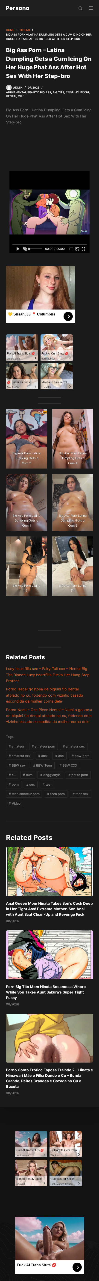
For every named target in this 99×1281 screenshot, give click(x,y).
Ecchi (84, 92)
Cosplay (72, 92)
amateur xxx (20, 756)
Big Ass (45, 92)
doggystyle (50, 775)
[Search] (80, 8)
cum (27, 775)
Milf (21, 96)
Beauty (32, 92)
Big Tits (58, 92)
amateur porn (43, 746)
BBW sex (17, 765)
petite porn (78, 775)
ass (59, 756)
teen (47, 784)
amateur (16, 746)
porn (14, 784)
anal (42, 756)
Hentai (11, 96)
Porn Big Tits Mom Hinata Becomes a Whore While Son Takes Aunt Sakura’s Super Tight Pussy (46, 992)
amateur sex (74, 746)
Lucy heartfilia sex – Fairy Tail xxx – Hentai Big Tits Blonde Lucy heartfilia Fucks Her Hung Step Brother (48, 674)
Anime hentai (16, 92)
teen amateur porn (24, 794)
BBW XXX (68, 765)
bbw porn (80, 756)
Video (14, 803)
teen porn (56, 794)
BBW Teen (42, 765)
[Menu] (91, 8)
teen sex (81, 794)
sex (30, 784)
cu (12, 775)
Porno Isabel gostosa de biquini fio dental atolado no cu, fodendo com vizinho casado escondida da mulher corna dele (44, 695)
